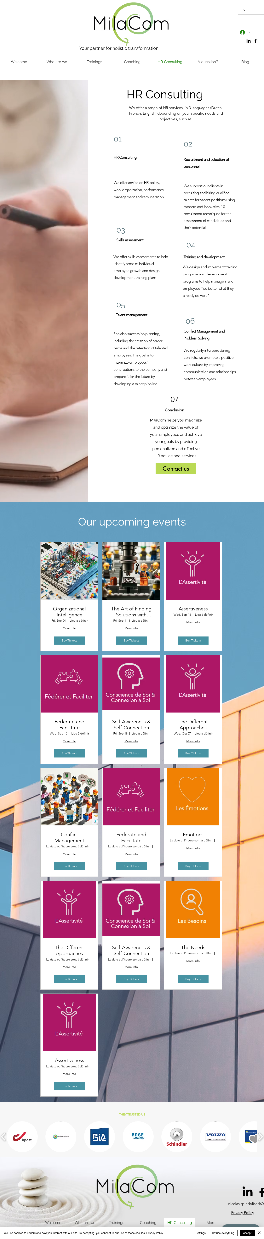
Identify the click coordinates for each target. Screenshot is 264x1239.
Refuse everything (223, 1233)
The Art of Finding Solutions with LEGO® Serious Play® (131, 612)
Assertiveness (193, 609)
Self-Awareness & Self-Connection (131, 725)
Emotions (193, 835)
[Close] (259, 1233)
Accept (247, 1233)
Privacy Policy (154, 1233)
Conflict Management (69, 838)
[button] (22, 1136)
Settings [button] (201, 1233)
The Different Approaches (193, 725)
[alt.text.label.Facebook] (255, 41)
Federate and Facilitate (69, 725)
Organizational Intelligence (69, 612)
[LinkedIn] (247, 1192)
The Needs (193, 947)
